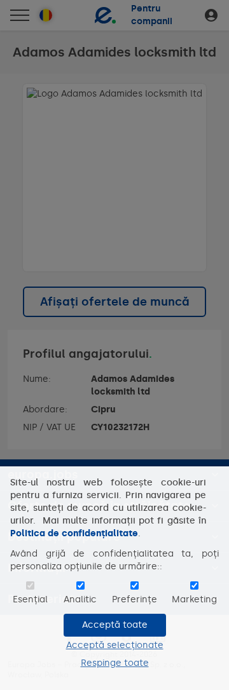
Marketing (194, 599)
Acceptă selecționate (114, 645)
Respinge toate (115, 663)
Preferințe (134, 599)
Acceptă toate (115, 624)
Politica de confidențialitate (74, 533)
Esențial (30, 599)
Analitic (80, 599)
